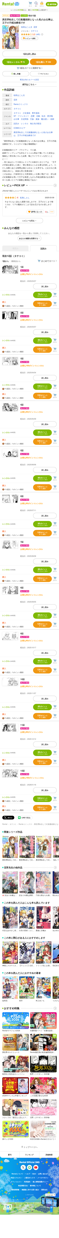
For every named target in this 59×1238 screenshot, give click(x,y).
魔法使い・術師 (47, 119)
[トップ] (8, 3)
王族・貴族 (34, 119)
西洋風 (50, 116)
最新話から (16, 261)
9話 (21, 633)
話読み (16, 123)
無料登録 (53, 4)
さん (24, 197)
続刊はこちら (28, 84)
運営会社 (44, 1190)
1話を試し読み (29, 53)
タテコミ (34, 30)
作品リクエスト (16, 1178)
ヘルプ (27, 1174)
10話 (22, 679)
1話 (21, 266)
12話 (22, 770)
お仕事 (16, 119)
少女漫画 (26, 113)
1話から (5, 261)
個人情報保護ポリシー (40, 1182)
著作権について (35, 1185)
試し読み (45, 286)
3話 (21, 358)
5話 (21, 450)
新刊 (9, 1154)
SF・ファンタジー (21, 116)
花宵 (35, 27)
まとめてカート (48, 260)
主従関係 (24, 119)
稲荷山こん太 (26, 27)
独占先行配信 (35, 123)
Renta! (4, 824)
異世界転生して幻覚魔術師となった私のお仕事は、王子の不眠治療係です (33, 134)
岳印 (20, 1000)
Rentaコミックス (21, 104)
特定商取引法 (23, 1185)
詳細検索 (49, 1154)
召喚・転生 (41, 116)
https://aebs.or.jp (20, 1211)
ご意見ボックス (29, 1178)
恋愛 (33, 116)
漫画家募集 (15, 1190)
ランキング (29, 1154)
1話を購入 (43, 61)
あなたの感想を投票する (28, 238)
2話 (21, 312)
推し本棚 (16, 73)
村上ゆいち (40, 1000)
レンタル (24, 123)
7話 (21, 541)
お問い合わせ (43, 1174)
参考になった (36, 211)
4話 (21, 404)
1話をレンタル (16, 61)
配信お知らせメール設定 (29, 79)
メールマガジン (42, 1178)
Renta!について (17, 1174)
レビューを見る (28, 220)
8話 (21, 587)
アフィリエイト (16, 1182)
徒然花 (4, 1000)
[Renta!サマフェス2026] (16, 4)
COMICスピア (19, 128)
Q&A (34, 1174)
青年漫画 (35, 113)
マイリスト (44, 73)
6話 (21, 496)
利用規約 (27, 1182)
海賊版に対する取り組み (30, 1190)
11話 (22, 724)
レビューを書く (30, 38)
